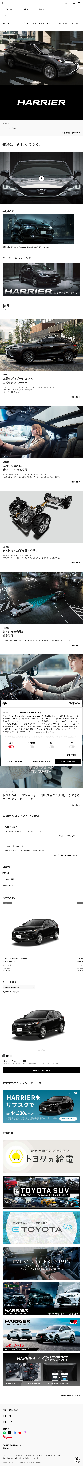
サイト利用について (18, 1455)
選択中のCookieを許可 (41, 761)
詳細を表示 (71, 755)
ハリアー (6, 15)
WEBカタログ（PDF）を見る (67, 836)
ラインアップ (8, 9)
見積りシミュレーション (41, 1070)
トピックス (40, 9)
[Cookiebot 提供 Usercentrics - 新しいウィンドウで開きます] (71, 703)
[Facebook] (14, 1432)
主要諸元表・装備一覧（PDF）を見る (64, 855)
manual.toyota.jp (33, 716)
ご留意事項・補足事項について (68, 1395)
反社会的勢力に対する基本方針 (12, 1458)
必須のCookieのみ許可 (15, 761)
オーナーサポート (23, 9)
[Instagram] (25, 1432)
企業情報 (26, 1458)
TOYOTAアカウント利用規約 (53, 1455)
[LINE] (4, 1432)
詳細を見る (75, 397)
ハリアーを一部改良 (10, 128)
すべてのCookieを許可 (67, 761)
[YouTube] (20, 1432)
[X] (9, 1432)
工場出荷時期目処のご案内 (70, 133)
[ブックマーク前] (79, 15)
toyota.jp (20, 716)
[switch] (31, 746)
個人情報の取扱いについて (34, 1455)
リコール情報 (34, 1458)
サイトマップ (7, 1455)
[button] (77, 1460)
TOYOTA (4, 3)
